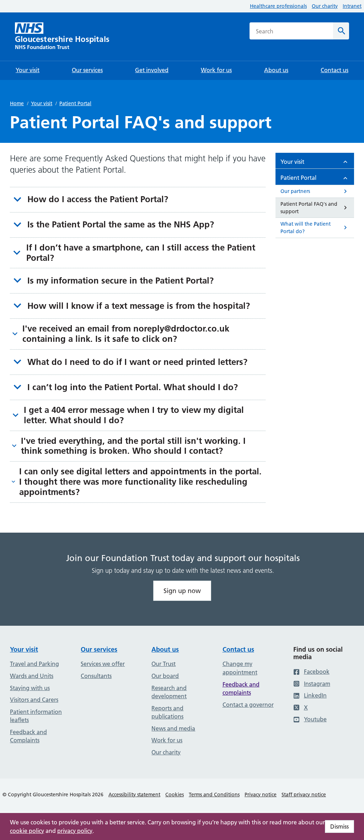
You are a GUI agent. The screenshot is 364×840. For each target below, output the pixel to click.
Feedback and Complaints (28, 736)
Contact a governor (248, 704)
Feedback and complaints (241, 688)
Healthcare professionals (278, 6)
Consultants (96, 675)
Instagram (317, 683)
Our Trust (163, 663)
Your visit (41, 103)
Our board (165, 675)
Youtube (315, 719)
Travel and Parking (34, 663)
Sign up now (182, 591)
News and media (173, 728)
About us (165, 649)
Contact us (238, 649)
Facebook (317, 671)
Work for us (166, 740)
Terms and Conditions (214, 794)
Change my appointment (240, 668)
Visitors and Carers (34, 699)
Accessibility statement (134, 794)
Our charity (325, 6)
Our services (99, 649)
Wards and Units (31, 675)
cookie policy (27, 830)
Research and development (169, 692)
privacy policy (74, 830)
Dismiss (339, 826)
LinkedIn (315, 695)
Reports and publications (167, 712)
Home (17, 103)
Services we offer (103, 663)
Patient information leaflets (36, 716)
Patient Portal (75, 103)
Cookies (174, 794)
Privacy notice (261, 794)
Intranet (352, 6)
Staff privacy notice (304, 794)
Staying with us (30, 687)
